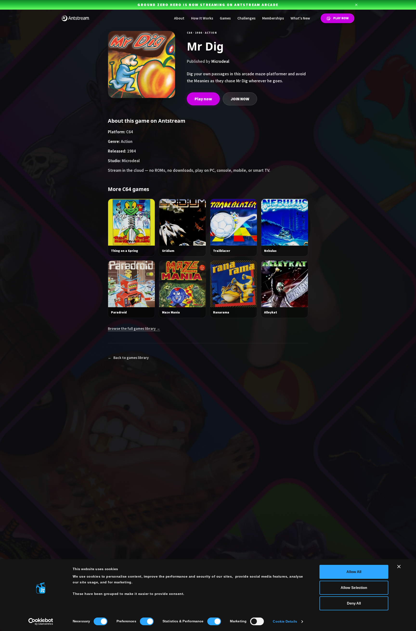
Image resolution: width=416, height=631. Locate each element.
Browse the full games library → (134, 328)
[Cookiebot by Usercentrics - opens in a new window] (41, 621)
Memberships (273, 18)
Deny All (354, 603)
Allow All (354, 572)
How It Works (202, 18)
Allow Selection (354, 588)
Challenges (246, 18)
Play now (203, 99)
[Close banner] (399, 566)
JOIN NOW (240, 99)
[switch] (147, 621)
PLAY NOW (341, 18)
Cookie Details (285, 621)
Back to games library (128, 357)
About (179, 18)
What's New (300, 18)
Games (225, 18)
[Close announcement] (356, 5)
